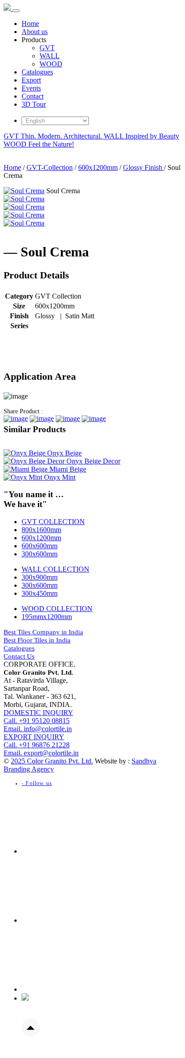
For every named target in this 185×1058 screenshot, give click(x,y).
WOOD (51, 64)
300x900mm (39, 577)
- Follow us (37, 783)
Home (30, 23)
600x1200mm (98, 167)
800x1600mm (41, 529)
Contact (33, 96)
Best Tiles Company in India (43, 632)
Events (31, 88)
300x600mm (39, 554)
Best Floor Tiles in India (37, 640)
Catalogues (37, 72)
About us (35, 31)
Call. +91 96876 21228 (37, 741)
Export (31, 80)
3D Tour (34, 104)
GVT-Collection (49, 167)
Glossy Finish (143, 167)
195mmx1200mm (47, 616)
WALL (50, 56)
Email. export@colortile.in (41, 753)
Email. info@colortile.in (38, 729)
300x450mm (39, 593)
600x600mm (39, 546)
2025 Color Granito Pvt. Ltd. (52, 761)
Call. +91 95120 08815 (38, 716)
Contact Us (19, 656)
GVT (47, 48)
